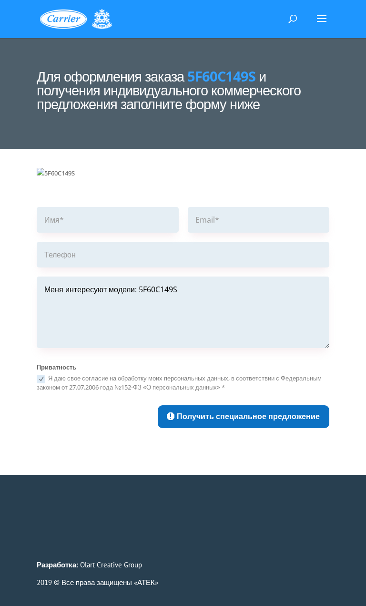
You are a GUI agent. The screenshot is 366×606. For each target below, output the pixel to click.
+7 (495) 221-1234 (99, 508)
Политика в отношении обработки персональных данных (130, 536)
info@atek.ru (77, 518)
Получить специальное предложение (248, 416)
